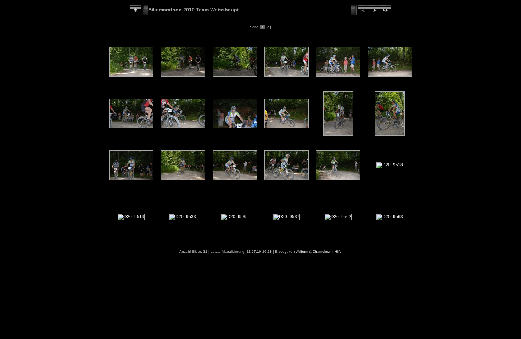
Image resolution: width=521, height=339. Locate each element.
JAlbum (302, 252)
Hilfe (338, 252)
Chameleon (322, 252)
